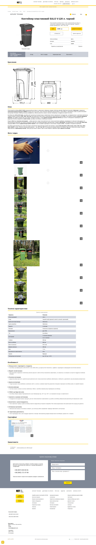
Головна (9, 11)
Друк (81, 14)
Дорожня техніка (71, 500)
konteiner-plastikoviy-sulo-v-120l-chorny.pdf (24, 447)
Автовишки (34, 502)
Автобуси (70, 504)
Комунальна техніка (36, 504)
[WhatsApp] (9, 519)
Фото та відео (44, 54)
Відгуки (62, 1)
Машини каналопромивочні (38, 499)
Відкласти (74, 14)
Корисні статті (74, 1)
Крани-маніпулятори (54, 500)
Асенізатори (52, 497)
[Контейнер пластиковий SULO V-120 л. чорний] (20, 428)
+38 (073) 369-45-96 (13, 516)
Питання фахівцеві (20, 501)
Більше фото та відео (26, 48)
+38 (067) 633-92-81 (21, 470)
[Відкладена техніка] (76, 14)
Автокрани (52, 502)
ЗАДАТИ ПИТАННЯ (66, 3)
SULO (24, 11)
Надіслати (68, 482)
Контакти (67, 1)
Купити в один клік (77, 33)
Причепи (34, 508)
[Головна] (20, 3)
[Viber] (12, 519)
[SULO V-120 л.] (48, 195)
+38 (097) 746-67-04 (57, 3)
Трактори (34, 506)
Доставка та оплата (48, 1)
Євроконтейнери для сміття (73, 499)
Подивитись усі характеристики (57, 46)
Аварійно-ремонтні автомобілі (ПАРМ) (40, 495)
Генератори (70, 508)
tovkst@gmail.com (13, 528)
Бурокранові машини (54, 495)
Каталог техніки (38, 1)
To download (12, 447)
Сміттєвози (70, 497)
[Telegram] (15, 519)
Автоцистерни (71, 502)
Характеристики (57, 54)
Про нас (56, 1)
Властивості (69, 54)
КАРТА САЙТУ (11, 539)
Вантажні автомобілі (54, 504)
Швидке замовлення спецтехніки (19, 496)
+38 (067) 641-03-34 (13, 514)
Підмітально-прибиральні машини (57, 499)
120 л (21, 11)
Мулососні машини (36, 497)
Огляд (31, 54)
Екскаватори (52, 508)
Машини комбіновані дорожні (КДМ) (75, 495)
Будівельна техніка (72, 506)
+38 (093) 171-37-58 (21, 472)
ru (72, 3)
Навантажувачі (53, 506)
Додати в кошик (76, 28)
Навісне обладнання (36, 500)
